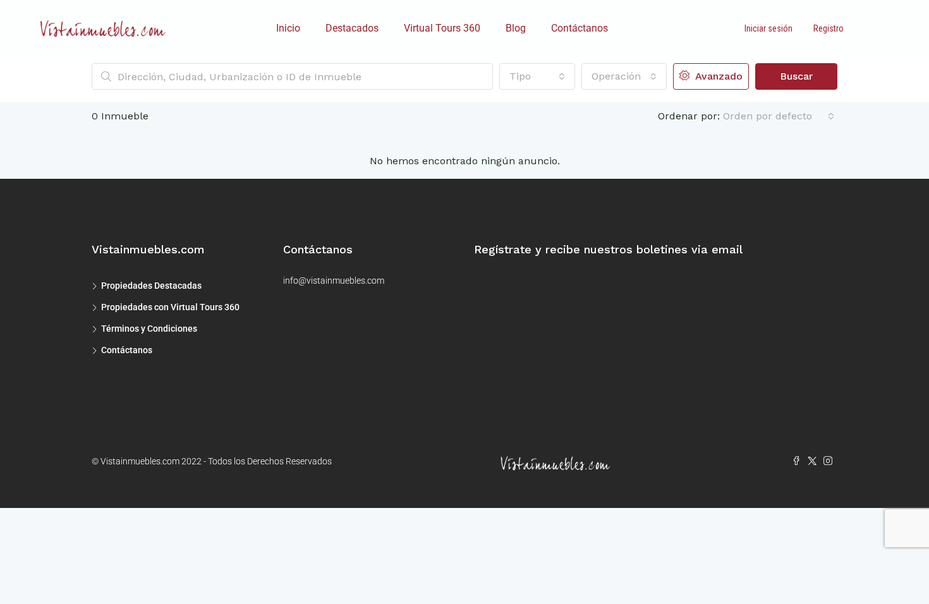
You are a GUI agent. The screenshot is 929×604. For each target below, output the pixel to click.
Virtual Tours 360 (442, 28)
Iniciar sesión (768, 28)
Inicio (288, 28)
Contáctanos (579, 28)
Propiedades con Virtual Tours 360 (170, 307)
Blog (516, 28)
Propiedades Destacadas (151, 286)
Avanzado (717, 76)
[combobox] (537, 76)
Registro (828, 28)
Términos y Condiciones (149, 328)
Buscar (796, 76)
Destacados (352, 28)
